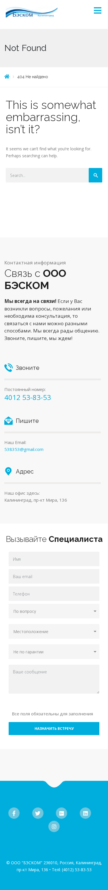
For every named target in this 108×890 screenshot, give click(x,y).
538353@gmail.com (23, 449)
